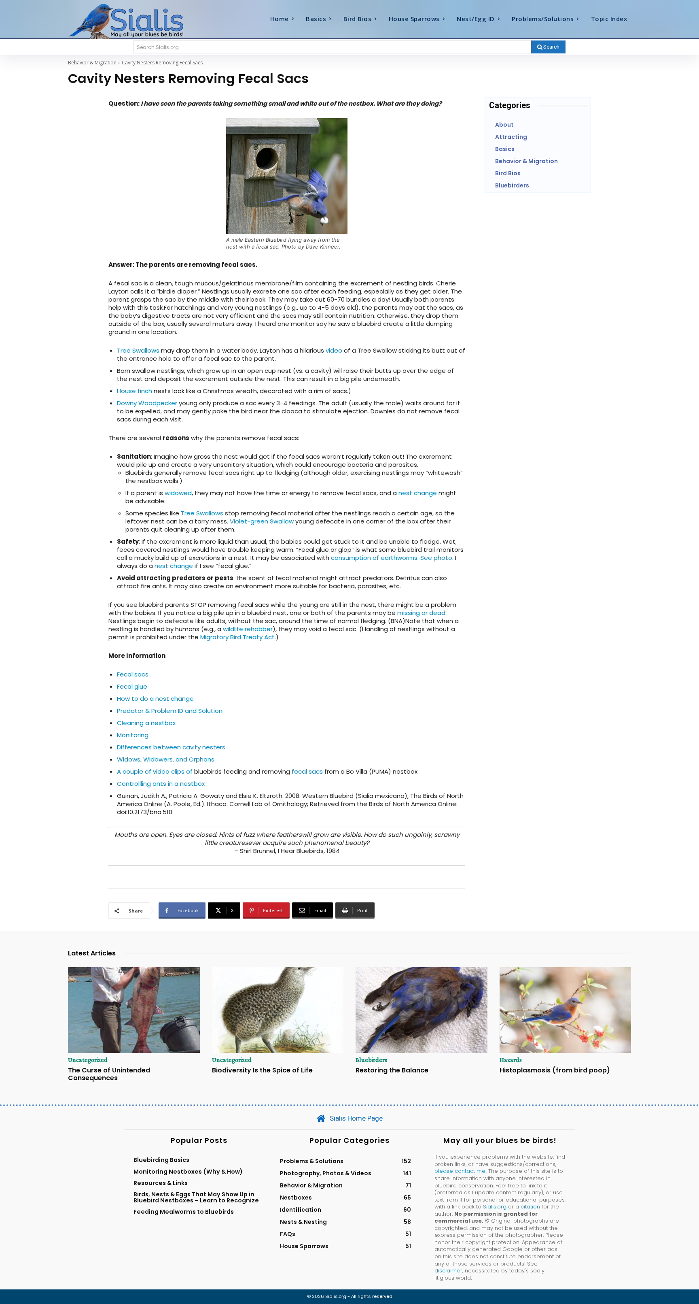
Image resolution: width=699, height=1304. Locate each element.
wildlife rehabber (248, 629)
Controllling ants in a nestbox (161, 783)
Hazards (511, 1060)
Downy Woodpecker (147, 403)
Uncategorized (88, 1060)
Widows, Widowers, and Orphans (165, 759)
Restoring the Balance (392, 1070)
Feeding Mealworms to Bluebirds (183, 1212)
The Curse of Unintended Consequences (109, 1074)
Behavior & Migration (92, 62)
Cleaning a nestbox (146, 723)
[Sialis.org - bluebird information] (138, 20)
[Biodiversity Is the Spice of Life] (278, 1010)
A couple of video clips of (155, 771)
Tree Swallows (138, 350)
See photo (436, 557)
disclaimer (448, 1270)
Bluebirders (371, 1060)
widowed (178, 493)
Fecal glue (132, 686)
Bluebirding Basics (161, 1160)
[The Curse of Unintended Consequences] (134, 1010)
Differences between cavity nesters (171, 747)
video (334, 350)
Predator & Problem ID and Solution (169, 710)
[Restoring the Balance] (421, 1010)
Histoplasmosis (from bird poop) (555, 1070)
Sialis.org (494, 1206)
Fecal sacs (132, 674)
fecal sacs (307, 771)
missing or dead (421, 612)
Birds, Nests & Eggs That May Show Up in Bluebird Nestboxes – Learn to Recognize (196, 1197)
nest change (417, 493)
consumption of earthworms (374, 557)
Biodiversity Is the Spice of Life (262, 1070)
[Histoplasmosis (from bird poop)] (565, 1010)
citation (530, 1206)
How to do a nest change (155, 698)
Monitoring (132, 735)
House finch (134, 391)
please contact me (459, 1171)
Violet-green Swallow (262, 521)
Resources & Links (160, 1183)
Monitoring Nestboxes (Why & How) (188, 1172)
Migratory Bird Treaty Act (237, 637)
